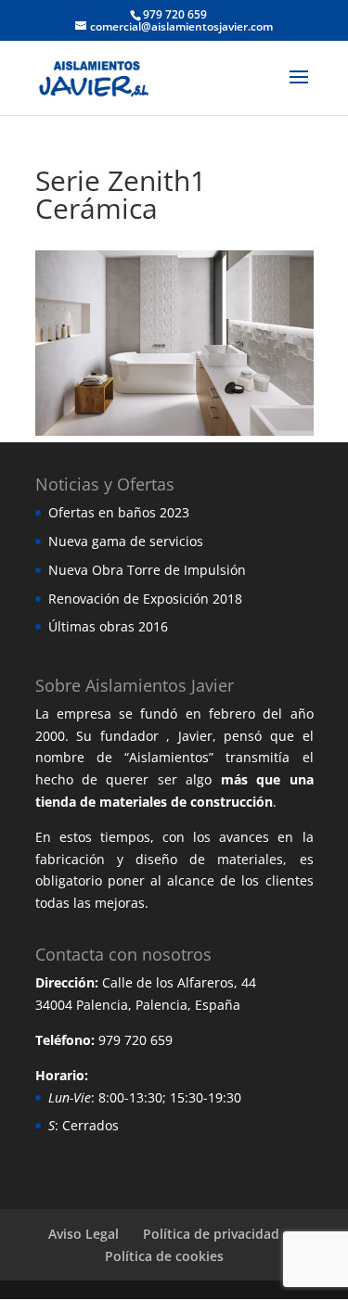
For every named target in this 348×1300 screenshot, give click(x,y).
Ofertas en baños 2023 (118, 512)
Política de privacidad (211, 1234)
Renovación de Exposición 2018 (145, 598)
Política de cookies (164, 1256)
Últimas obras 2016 (108, 626)
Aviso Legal (83, 1234)
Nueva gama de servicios (125, 541)
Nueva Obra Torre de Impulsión (147, 570)
